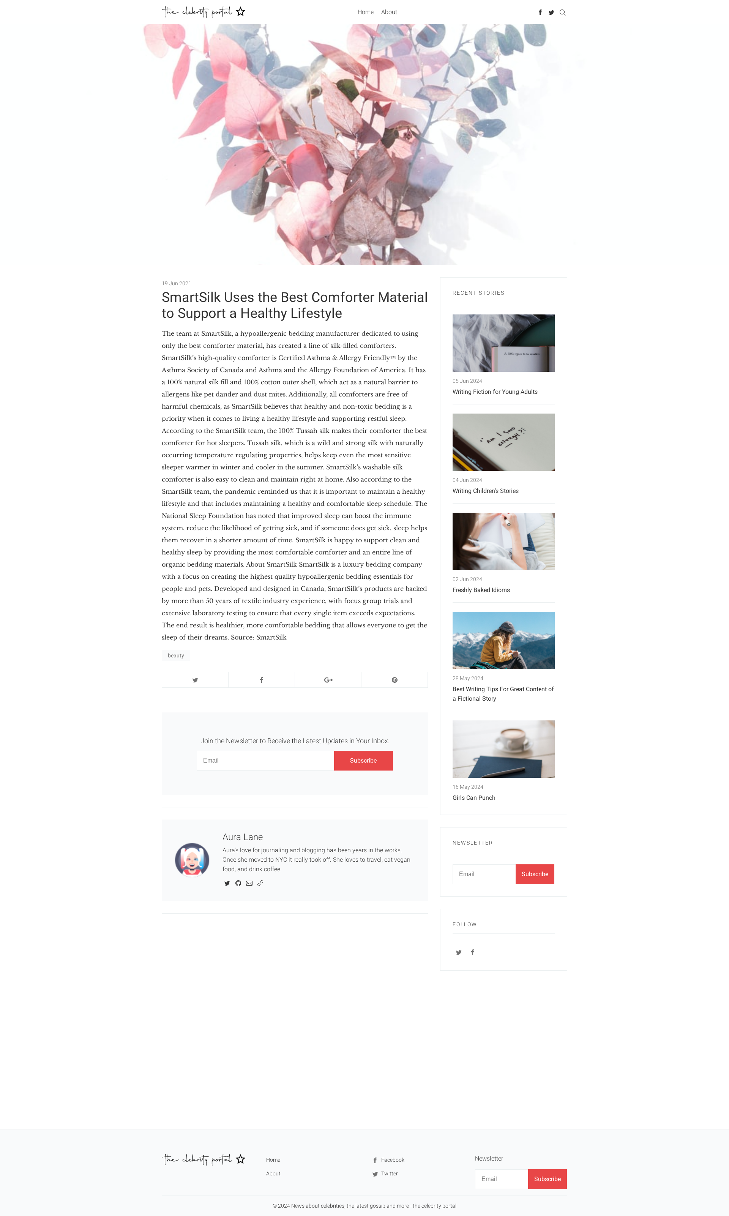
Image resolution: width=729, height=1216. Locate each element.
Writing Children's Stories (486, 490)
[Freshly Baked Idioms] (504, 541)
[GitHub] (238, 882)
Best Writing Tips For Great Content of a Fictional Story (503, 693)
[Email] (249, 882)
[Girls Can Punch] (504, 749)
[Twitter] (551, 12)
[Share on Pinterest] (394, 679)
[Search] (562, 12)
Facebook (392, 1160)
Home (366, 12)
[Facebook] (540, 12)
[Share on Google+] (328, 679)
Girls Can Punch (474, 797)
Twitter (389, 1173)
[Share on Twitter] (195, 679)
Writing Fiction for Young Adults (495, 391)
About (389, 12)
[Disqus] (295, 1021)
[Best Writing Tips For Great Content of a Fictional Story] (504, 640)
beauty (176, 655)
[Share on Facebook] (262, 679)
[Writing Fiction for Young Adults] (504, 343)
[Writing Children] (504, 442)
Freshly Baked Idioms (481, 590)
